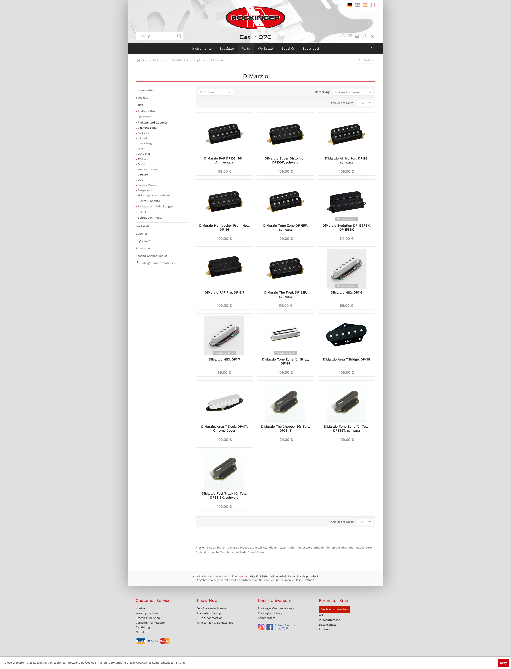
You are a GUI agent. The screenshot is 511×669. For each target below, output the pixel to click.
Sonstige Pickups (147, 185)
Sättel (142, 212)
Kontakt (141, 608)
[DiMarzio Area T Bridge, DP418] (346, 335)
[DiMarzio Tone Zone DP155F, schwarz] (285, 202)
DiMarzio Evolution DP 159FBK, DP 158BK (346, 227)
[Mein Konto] (364, 36)
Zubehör (141, 233)
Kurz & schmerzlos (209, 617)
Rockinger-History (270, 613)
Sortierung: (322, 92)
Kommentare (266, 617)
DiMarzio (143, 174)
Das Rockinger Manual (212, 608)
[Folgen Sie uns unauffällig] (261, 627)
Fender (142, 164)
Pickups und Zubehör (152, 122)
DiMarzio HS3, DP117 (224, 359)
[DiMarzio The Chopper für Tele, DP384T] (285, 403)
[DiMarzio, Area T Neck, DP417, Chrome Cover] (224, 403)
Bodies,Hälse (146, 111)
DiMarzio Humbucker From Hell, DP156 (224, 227)
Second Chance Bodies (151, 255)
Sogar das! (143, 241)
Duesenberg (145, 143)
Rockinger (143, 133)
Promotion (143, 248)
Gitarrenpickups (147, 127)
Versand (239, 576)
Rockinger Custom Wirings (276, 608)
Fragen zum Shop (148, 617)
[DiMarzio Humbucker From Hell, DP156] (224, 202)
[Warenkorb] (372, 36)
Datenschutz (327, 624)
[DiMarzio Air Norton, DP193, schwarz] (346, 134)
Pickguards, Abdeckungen (155, 206)
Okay (503, 662)
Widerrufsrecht (329, 619)
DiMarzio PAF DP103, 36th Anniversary (224, 160)
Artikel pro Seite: (342, 103)
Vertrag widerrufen (334, 609)
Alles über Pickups (209, 613)
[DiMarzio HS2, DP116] (346, 269)
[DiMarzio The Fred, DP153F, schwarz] (285, 269)
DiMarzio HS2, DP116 (346, 292)
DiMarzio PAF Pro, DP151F (224, 292)
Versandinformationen (151, 622)
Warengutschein (147, 613)
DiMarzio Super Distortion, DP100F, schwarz (285, 160)
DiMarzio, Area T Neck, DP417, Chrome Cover (224, 428)
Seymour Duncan (147, 169)
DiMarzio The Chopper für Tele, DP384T (285, 428)
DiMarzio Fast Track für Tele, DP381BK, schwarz (224, 495)
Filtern (209, 92)
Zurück (368, 60)
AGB (322, 615)
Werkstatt (142, 226)
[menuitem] (160, 36)
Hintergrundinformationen (158, 263)
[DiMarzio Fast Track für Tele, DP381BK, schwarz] (224, 470)
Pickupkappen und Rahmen (154, 195)
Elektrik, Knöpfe (149, 200)
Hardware (144, 116)
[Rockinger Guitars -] (342, 36)
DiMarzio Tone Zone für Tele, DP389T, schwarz (346, 428)
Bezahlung (143, 627)
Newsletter (143, 632)
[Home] (138, 60)
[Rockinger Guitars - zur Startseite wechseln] (255, 17)
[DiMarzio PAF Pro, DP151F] (224, 269)
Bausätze (142, 97)
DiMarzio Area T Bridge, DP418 (346, 359)
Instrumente (144, 90)
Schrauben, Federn (151, 217)
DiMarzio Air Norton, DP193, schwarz (346, 160)
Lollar (141, 148)
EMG (140, 179)
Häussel (142, 138)
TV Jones (143, 159)
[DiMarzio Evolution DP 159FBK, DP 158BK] (346, 202)
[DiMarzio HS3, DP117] (224, 335)
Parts (139, 105)
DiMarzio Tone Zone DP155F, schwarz (285, 227)
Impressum (326, 629)
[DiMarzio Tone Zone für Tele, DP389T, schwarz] (346, 403)
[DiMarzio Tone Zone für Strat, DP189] (285, 335)
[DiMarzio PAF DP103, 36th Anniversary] (224, 134)
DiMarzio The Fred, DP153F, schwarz (285, 294)
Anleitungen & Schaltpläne (215, 622)
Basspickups (145, 190)
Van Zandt (144, 153)
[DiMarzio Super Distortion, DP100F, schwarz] (285, 134)
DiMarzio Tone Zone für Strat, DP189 (285, 361)
